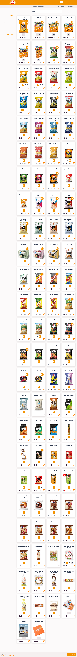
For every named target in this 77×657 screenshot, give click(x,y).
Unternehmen (52, 2)
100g (38, 285)
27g (37, 235)
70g (53, 109)
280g (26, 84)
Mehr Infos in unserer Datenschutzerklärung (7, 655)
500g (41, 487)
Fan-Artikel (69, 613)
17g (22, 260)
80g (68, 210)
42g (68, 185)
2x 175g (23, 34)
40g (54, 436)
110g (53, 84)
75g (69, 285)
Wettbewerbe (40, 2)
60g (38, 587)
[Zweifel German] (13, 2)
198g (23, 613)
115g (23, 386)
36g (68, 436)
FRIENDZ (46, 2)
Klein (37, 34)
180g (52, 436)
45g (23, 512)
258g (69, 562)
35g (67, 135)
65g (38, 613)
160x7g (72, 562)
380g (28, 84)
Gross (40, 34)
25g (23, 462)
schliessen (72, 654)
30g (19, 84)
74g (68, 512)
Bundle (54, 34)
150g (69, 361)
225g (39, 311)
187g (53, 587)
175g (53, 59)
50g (36, 487)
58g (65, 562)
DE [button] (61, 2)
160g (69, 109)
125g (53, 336)
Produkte (25, 2)
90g (21, 84)
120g (70, 160)
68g (24, 260)
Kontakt (57, 2)
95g (68, 411)
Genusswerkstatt (32, 2)
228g (23, 587)
